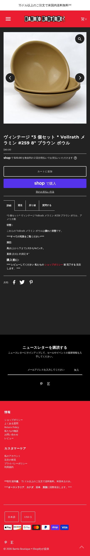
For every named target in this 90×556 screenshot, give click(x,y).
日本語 (11, 517)
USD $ (28, 517)
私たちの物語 (11, 430)
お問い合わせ (11, 434)
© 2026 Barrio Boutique (17, 548)
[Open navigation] (11, 19)
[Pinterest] (41, 384)
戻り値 (32, 205)
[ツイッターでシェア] (22, 283)
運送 (20, 205)
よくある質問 (11, 423)
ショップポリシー (13, 419)
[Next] (79, 77)
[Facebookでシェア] (14, 283)
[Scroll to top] (81, 547)
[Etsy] (48, 384)
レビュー (9, 438)
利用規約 (9, 467)
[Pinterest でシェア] (31, 283)
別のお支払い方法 (45, 191)
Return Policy (11, 427)
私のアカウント (12, 455)
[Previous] (10, 77)
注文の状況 (10, 459)
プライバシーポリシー (15, 463)
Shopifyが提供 (41, 548)
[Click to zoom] (79, 38)
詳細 (9, 205)
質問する (46, 205)
